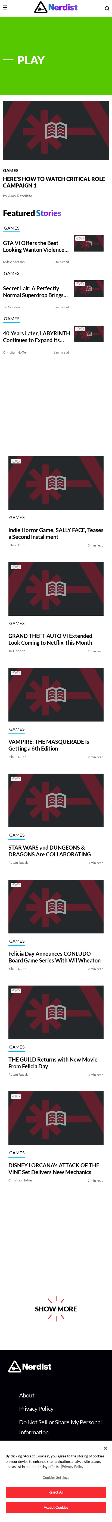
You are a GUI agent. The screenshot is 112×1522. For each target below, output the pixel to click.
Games (11, 170)
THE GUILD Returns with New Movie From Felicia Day (53, 1062)
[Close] (105, 1448)
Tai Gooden (11, 307)
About (27, 1395)
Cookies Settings (56, 1477)
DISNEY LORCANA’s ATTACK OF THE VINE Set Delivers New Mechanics (53, 1168)
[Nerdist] (55, 8)
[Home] (29, 1371)
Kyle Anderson (14, 262)
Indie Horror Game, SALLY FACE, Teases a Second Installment (56, 533)
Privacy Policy (36, 1408)
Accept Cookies (56, 1507)
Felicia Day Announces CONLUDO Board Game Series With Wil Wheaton (54, 957)
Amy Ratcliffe (20, 195)
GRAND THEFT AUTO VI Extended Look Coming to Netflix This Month (50, 639)
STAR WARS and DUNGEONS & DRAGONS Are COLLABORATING (49, 851)
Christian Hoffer (15, 352)
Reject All (55, 1492)
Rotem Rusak (18, 863)
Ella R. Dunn (17, 545)
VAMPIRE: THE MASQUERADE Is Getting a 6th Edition (48, 745)
